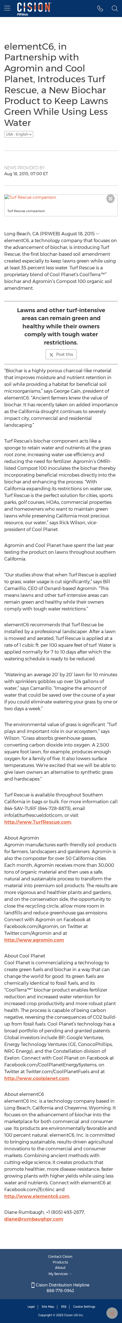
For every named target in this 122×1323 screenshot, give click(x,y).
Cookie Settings (84, 1307)
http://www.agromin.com (34, 940)
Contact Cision (60, 1256)
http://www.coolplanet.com (36, 1078)
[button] (100, 8)
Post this (64, 354)
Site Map (48, 1307)
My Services (59, 1274)
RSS (63, 1307)
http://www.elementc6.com (37, 1196)
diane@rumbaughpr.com (33, 1219)
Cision (68, 1315)
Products (60, 1262)
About (60, 1267)
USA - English (17, 134)
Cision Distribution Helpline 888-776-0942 (62, 1287)
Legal (31, 1307)
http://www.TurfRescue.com (37, 822)
